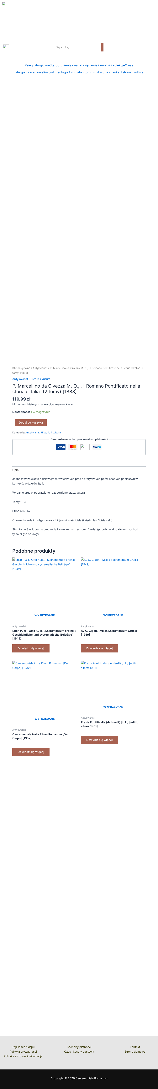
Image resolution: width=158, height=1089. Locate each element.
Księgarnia (89, 65)
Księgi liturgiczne (37, 65)
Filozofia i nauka (107, 72)
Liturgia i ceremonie (28, 72)
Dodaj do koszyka (31, 422)
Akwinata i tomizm (82, 72)
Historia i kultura (131, 72)
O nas (129, 65)
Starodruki (57, 65)
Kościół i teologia (55, 72)
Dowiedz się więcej (31, 648)
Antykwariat (73, 65)
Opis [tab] (15, 470)
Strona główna (21, 368)
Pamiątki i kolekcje (111, 65)
